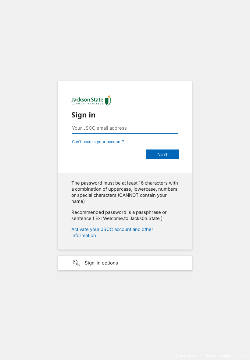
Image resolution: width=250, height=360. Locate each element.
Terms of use (186, 355)
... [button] (244, 355)
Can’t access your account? (98, 141)
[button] (125, 263)
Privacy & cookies (218, 355)
